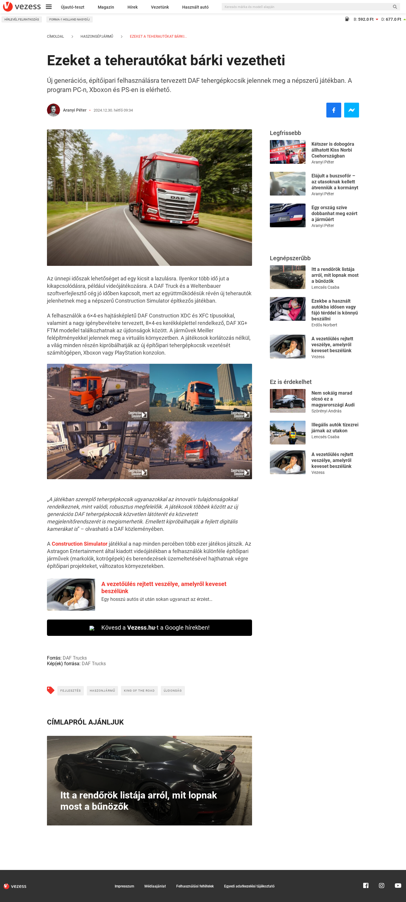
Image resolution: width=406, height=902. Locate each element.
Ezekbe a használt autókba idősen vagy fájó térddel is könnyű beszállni (334, 310)
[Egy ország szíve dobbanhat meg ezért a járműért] (288, 215)
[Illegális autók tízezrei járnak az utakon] (288, 432)
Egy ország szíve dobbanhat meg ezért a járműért (334, 213)
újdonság (173, 690)
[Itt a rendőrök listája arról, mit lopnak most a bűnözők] (288, 277)
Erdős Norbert (324, 325)
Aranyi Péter (74, 110)
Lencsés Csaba (325, 287)
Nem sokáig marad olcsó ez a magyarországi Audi (333, 399)
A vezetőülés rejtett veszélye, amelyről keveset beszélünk (332, 344)
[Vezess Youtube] (397, 872)
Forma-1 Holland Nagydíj (69, 19)
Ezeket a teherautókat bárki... (158, 36)
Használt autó (195, 7)
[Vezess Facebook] (366, 872)
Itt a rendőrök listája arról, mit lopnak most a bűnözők (334, 275)
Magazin (106, 7)
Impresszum (124, 886)
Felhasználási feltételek (195, 886)
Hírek (133, 7)
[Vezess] (22, 6)
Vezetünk (160, 7)
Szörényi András (326, 411)
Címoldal (55, 36)
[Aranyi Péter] (53, 110)
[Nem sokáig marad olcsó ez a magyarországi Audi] (288, 400)
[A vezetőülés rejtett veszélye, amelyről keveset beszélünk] (288, 346)
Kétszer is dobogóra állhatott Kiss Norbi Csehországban (332, 150)
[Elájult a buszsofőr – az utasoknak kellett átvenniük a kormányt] (288, 183)
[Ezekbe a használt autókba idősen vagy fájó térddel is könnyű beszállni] (288, 308)
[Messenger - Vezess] (351, 110)
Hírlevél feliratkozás (21, 19)
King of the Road (139, 690)
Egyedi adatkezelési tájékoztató (249, 886)
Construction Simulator (80, 544)
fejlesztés (70, 690)
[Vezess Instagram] (381, 872)
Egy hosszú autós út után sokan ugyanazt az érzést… (157, 599)
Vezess (318, 356)
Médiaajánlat (155, 886)
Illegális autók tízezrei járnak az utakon (334, 427)
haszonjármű (102, 690)
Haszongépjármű (97, 36)
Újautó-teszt (72, 7)
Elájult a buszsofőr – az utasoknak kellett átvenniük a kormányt (334, 181)
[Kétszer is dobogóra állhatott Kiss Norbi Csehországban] (288, 151)
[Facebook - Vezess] (333, 110)
